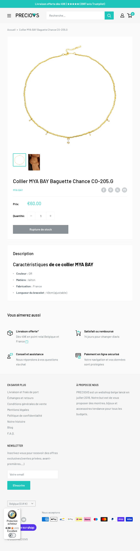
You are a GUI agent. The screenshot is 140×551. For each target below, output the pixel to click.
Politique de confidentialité (24, 415)
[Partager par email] (124, 190)
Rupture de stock (41, 229)
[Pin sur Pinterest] (110, 190)
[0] (129, 15)
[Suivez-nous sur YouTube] (23, 519)
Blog (10, 427)
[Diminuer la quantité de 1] (31, 216)
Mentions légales (18, 409)
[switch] (12, 535)
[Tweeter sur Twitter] (117, 190)
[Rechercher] (109, 15)
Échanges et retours (20, 397)
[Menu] (18, 510)
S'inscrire (19, 485)
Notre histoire (16, 421)
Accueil (11, 29)
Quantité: (19, 216)
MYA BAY (18, 190)
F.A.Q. (10, 433)
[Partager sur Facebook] (103, 190)
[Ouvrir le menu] (9, 15)
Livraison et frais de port (23, 392)
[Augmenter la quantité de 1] (50, 216)
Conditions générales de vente (27, 404)
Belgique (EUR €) (18, 503)
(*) (27, 341)
